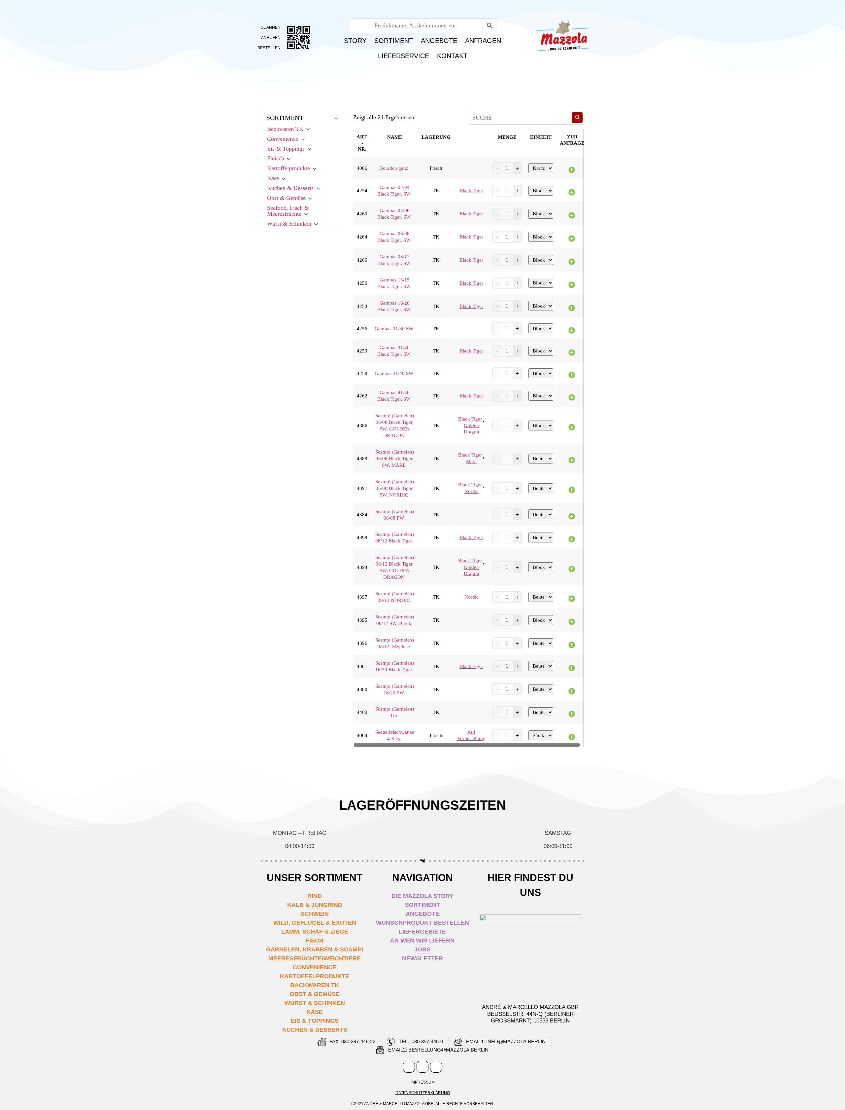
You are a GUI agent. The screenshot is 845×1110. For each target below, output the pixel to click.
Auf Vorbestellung (471, 735)
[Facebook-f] (409, 1067)
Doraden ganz (393, 168)
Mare (471, 461)
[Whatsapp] (436, 1067)
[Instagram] (422, 1067)
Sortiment (393, 40)
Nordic (471, 491)
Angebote (439, 40)
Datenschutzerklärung (422, 1093)
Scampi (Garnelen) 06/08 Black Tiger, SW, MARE (394, 458)
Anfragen (483, 40)
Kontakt (452, 55)
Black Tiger (471, 190)
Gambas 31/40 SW (394, 373)
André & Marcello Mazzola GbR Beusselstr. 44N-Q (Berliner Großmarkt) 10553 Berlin (530, 1014)
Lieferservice (403, 55)
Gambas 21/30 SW (394, 328)
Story (355, 40)
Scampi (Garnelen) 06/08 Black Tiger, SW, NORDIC (394, 488)
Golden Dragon (471, 428)
